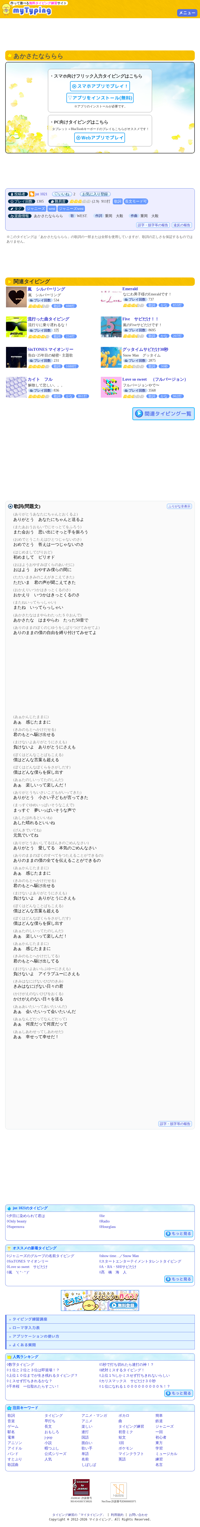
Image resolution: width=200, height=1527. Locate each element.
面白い (87, 1443)
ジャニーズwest (71, 209)
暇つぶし (52, 1448)
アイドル (15, 1448)
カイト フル (40, 379)
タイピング (54, 1416)
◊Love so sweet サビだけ (27, 1267)
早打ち (50, 1421)
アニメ (87, 1421)
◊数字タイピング (20, 1365)
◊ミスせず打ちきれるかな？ (29, 1381)
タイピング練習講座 (29, 1319)
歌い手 (87, 1448)
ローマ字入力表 (26, 1327)
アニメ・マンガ (94, 1416)
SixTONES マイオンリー (50, 349)
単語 (85, 1454)
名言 (159, 1465)
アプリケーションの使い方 (35, 1336)
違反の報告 (181, 225)
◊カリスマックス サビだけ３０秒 (127, 1381)
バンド (13, 1454)
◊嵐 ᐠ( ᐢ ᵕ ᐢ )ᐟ (18, 1272)
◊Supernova (15, 1227)
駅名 (11, 1432)
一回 (159, 1432)
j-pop (48, 1437)
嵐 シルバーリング (46, 289)
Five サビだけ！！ (140, 319)
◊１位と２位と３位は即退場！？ (33, 1370)
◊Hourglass (107, 1227)
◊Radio (104, 1221)
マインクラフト (131, 1454)
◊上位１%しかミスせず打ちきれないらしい (134, 1375)
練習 (159, 1459)
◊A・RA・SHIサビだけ (117, 1267)
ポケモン (125, 1448)
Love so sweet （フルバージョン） (155, 379)
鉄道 (159, 1421)
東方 (159, 1443)
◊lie (102, 1216)
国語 (85, 1437)
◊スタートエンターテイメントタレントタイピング (140, 1261)
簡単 (159, 1416)
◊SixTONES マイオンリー (27, 1261)
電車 (11, 1437)
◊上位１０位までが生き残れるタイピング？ (42, 1375)
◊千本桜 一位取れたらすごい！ (33, 1386)
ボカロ (123, 1416)
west (52, 209)
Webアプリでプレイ (102, 137)
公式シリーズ (55, 1454)
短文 (122, 1437)
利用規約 (117, 1515)
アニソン (15, 1443)
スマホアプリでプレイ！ (103, 86)
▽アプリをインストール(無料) (100, 98)
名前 (85, 1459)
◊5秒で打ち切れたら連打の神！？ (126, 1365)
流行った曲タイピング (48, 319)
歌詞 (117, 201)
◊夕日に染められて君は (26, 1216)
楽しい (87, 1426)
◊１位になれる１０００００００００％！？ (134, 1386)
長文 (48, 1426)
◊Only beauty (17, 1221)
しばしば (89, 1465)
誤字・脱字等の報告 (153, 225)
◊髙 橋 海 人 (113, 1272)
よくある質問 (24, 1345)
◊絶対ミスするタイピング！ (122, 1370)
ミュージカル (166, 1454)
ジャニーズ (36, 209)
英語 (122, 1459)
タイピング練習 (131, 1426)
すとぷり (15, 1459)
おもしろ (52, 1432)
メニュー (187, 13)
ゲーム (13, 1426)
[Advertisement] (100, 34)
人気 (48, 1459)
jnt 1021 (41, 194)
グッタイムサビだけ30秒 (145, 349)
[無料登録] (100, 1300)
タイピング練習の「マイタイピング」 (78, 1515)
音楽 (11, 1421)
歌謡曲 (13, 1465)
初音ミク (125, 1432)
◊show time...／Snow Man (119, 1256)
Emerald (130, 289)
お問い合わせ (138, 1515)
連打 (85, 1432)
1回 (121, 1443)
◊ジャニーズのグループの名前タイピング (40, 1256)
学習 (159, 1448)
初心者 (160, 1437)
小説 (48, 1443)
